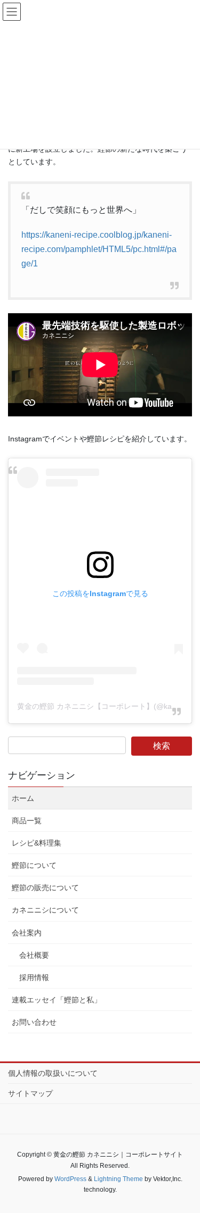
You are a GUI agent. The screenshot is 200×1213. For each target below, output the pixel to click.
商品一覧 (27, 820)
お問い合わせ (34, 1022)
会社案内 (27, 932)
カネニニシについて (45, 910)
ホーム (23, 798)
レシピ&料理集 (36, 843)
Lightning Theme (118, 1179)
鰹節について (34, 865)
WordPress (70, 1179)
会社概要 (34, 955)
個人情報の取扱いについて (53, 1073)
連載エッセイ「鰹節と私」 (56, 1000)
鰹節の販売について (45, 887)
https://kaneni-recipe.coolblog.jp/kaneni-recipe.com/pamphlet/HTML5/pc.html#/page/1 (99, 249)
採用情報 (34, 977)
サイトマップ (30, 1093)
